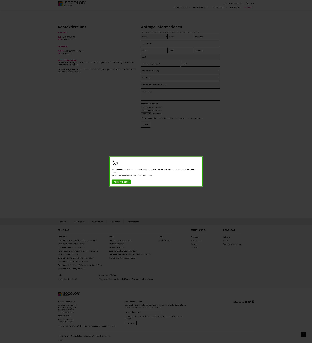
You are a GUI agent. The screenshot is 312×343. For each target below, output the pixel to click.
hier (150, 175)
